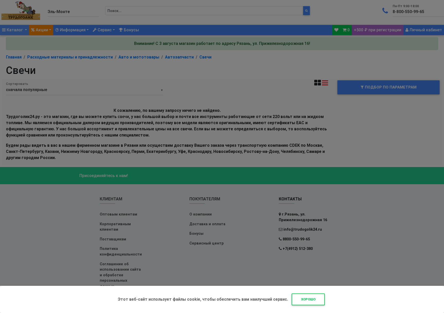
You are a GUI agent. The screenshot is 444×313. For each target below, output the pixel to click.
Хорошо (308, 299)
